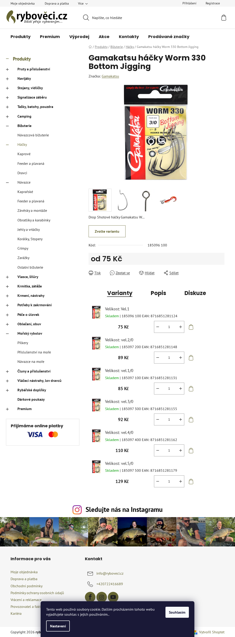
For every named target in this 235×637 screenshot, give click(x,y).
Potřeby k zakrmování (34, 305)
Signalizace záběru (32, 97)
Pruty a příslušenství (33, 69)
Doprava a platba (57, 3)
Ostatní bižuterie (30, 267)
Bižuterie (24, 125)
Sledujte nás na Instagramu (124, 509)
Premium (24, 408)
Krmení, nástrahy (31, 295)
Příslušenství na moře (34, 352)
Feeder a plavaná (30, 163)
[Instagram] (101, 597)
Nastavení (58, 626)
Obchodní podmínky (26, 586)
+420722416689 (109, 584)
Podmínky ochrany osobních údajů (37, 592)
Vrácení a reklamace (26, 599)
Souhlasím (177, 612)
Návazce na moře (30, 361)
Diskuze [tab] (195, 293)
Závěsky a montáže (32, 210)
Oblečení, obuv (29, 324)
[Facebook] (90, 597)
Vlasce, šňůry (27, 276)
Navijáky (24, 78)
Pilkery (22, 342)
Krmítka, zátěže (29, 286)
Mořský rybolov (29, 333)
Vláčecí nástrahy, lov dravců (39, 380)
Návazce (24, 182)
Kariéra (16, 613)
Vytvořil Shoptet (211, 632)
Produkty (22, 59)
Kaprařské (25, 191)
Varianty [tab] (119, 293)
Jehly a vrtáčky (28, 229)
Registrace (213, 3)
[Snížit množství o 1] (157, 327)
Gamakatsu (110, 76)
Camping (24, 116)
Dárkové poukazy (31, 399)
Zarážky (23, 257)
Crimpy (22, 248)
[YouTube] (113, 597)
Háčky (22, 144)
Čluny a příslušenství (33, 371)
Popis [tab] (158, 293)
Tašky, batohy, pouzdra (35, 106)
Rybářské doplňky (31, 390)
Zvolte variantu (107, 231)
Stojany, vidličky (30, 87)
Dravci (22, 173)
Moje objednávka (23, 3)
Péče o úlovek (28, 314)
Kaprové (24, 154)
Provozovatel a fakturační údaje (35, 606)
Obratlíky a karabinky (33, 220)
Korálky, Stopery (29, 239)
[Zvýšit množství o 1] (180, 327)
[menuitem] (20, 36)
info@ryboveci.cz (109, 573)
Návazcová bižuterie (33, 135)
